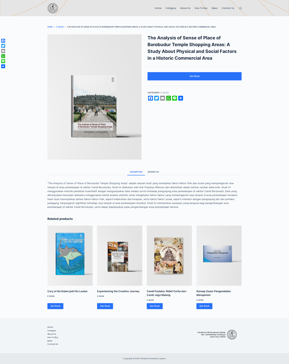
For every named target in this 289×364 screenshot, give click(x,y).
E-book (165, 92)
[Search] (240, 8)
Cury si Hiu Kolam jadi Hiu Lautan (67, 291)
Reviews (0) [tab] (153, 172)
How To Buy (201, 8)
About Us (185, 8)
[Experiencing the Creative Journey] (119, 256)
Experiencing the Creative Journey (118, 291)
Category (171, 8)
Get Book (195, 76)
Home (158, 8)
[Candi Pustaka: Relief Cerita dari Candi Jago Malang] (169, 256)
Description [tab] (136, 172)
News (215, 8)
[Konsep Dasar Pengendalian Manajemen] (219, 256)
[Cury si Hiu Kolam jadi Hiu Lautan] (70, 256)
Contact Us (228, 8)
